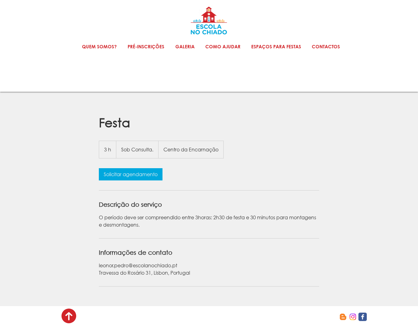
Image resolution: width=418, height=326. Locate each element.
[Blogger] (343, 317)
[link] (130, 174)
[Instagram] (353, 317)
